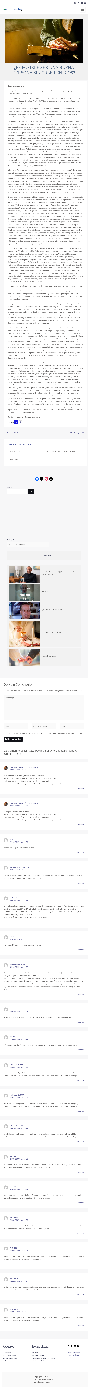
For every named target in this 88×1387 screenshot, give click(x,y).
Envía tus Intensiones (10, 1361)
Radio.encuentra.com (10, 1358)
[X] (79, 3)
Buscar (9, 487)
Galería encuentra (73, 1352)
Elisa (12, 839)
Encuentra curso (8, 1352)
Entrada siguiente (78, 432)
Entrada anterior (13, 432)
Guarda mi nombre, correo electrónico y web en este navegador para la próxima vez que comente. (45, 733)
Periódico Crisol (73, 1355)
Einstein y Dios (14, 451)
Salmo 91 (45, 591)
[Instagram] (85, 3)
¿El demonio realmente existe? (53, 609)
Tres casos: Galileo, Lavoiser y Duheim (62, 451)
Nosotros (73, 1358)
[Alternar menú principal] (83, 10)
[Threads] (82, 3)
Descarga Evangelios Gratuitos (43, 1358)
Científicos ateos (15, 459)
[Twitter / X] (72, 1346)
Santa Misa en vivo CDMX (51, 633)
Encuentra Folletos (39, 1355)
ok (31, 491)
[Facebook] (75, 3)
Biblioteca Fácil (38, 1361)
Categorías (11, 540)
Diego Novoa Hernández (21, 867)
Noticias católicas (9, 1355)
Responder (80, 788)
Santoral (35, 1352)
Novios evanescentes (49, 656)
